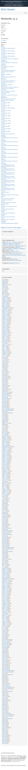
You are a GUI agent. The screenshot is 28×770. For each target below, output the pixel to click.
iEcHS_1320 (5, 314)
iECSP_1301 (5, 333)
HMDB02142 (16, 248)
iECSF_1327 (5, 331)
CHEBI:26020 (20, 242)
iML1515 (4, 383)
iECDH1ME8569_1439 (7, 307)
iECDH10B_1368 (6, 309)
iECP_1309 (4, 326)
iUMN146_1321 (5, 352)
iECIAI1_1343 (5, 315)
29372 (7, 253)
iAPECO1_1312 (5, 284)
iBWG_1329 (4, 293)
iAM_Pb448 (4, 405)
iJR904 (3, 358)
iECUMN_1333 (5, 335)
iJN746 (3, 289)
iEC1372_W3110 (6, 396)
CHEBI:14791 (8, 242)
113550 (20, 252)
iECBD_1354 (5, 304)
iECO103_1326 (5, 319)
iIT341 (3, 291)
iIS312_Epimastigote (6, 410)
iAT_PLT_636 (5, 376)
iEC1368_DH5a (5, 398)
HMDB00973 (18, 247)
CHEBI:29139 (17, 243)
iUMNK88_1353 (5, 353)
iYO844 (4, 374)
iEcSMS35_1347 (5, 332)
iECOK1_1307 (5, 323)
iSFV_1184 (4, 348)
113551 (3, 253)
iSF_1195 (4, 288)
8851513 (19, 253)
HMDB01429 (5, 248)
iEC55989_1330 (5, 300)
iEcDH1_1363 (5, 306)
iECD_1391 (4, 305)
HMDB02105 (10, 248)
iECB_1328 (4, 302)
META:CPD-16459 (9, 255)
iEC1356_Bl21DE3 (6, 392)
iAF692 (3, 367)
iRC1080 (4, 371)
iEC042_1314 (5, 298)
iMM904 (4, 282)
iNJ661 (3, 292)
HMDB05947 (22, 248)
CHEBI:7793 (23, 246)
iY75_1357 (4, 372)
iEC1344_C (4, 399)
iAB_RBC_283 (5, 377)
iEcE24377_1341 (6, 310)
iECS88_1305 (5, 327)
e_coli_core (4, 359)
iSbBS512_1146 (5, 344)
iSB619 (3, 283)
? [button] (13, 231)
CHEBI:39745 (17, 244)
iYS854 (3, 390)
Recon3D (4, 386)
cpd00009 (12, 251)
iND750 (4, 285)
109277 (13, 252)
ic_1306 (4, 296)
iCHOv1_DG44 (5, 389)
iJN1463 (4, 415)
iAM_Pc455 (4, 406)
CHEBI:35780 (5, 244)
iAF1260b (4, 379)
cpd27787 (17, 251)
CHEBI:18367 (14, 242)
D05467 (9, 257)
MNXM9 (15, 259)
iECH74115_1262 (6, 313)
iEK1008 (4, 388)
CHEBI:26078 (5, 243)
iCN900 (4, 414)
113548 (17, 252)
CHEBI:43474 (11, 246)
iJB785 (3, 384)
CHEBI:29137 (11, 243)
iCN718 (4, 397)
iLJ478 (3, 368)
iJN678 (3, 364)
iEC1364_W (4, 394)
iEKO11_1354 (5, 337)
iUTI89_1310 (5, 354)
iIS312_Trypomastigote (7, 409)
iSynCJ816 (4, 401)
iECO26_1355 (5, 322)
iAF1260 (4, 280)
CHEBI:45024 (17, 246)
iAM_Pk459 (4, 407)
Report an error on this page (11, 227)
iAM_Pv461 (4, 403)
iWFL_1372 (4, 355)
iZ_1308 (4, 357)
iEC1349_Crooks (6, 393)
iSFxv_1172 (4, 349)
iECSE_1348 (5, 329)
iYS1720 (4, 416)
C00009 (11, 250)
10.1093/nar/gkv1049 (15, 761)
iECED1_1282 (5, 311)
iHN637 (4, 370)
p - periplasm (3, 40)
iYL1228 (4, 361)
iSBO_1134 (4, 345)
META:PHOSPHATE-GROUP (19, 255)
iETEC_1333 (5, 339)
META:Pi (4, 256)
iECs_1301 (4, 328)
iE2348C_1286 (5, 297)
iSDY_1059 (4, 346)
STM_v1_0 (4, 362)
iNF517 (4, 381)
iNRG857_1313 (5, 341)
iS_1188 (4, 342)
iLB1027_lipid (5, 385)
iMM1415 (4, 366)
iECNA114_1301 (5, 318)
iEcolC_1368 (5, 324)
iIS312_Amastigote (6, 412)
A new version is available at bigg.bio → (14, 5)
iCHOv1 (4, 380)
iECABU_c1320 (5, 301)
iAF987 (3, 363)
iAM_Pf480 (4, 402)
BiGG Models (8, 9)
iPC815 (4, 287)
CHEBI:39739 (11, 244)
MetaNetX (10, 263)
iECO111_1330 (5, 320)
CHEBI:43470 (5, 246)
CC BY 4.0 (16, 263)
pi (2, 233)
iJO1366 (4, 279)
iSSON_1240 (5, 350)
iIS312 (3, 411)
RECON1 (4, 375)
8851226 (15, 253)
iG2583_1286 (4, 29)
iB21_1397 (4, 295)
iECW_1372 (4, 336)
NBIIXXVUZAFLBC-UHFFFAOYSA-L (14, 260)
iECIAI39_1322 (5, 317)
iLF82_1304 (4, 340)
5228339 (11, 253)
